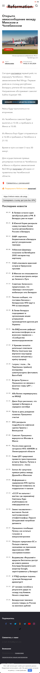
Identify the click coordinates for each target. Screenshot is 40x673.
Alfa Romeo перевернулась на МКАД (24, 395)
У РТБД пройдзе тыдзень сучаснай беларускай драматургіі (23, 579)
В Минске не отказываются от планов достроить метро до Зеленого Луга (25, 276)
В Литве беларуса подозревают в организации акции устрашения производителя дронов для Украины (25, 317)
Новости (9, 49)
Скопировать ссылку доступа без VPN (19, 200)
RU (35, 1)
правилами (19, 653)
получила (17, 169)
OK (30, 670)
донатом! (32, 188)
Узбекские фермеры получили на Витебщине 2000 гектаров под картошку (23, 254)
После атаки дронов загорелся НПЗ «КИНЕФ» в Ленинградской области (24, 449)
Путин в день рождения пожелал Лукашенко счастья (23, 414)
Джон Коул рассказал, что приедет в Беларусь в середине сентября (24, 404)
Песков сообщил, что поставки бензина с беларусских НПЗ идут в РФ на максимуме (23, 301)
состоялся (16, 73)
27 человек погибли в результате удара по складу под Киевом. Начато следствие (22, 591)
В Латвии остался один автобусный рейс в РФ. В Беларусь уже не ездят (23, 215)
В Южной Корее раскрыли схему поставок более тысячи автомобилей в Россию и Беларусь (24, 227)
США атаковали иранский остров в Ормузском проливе (24, 266)
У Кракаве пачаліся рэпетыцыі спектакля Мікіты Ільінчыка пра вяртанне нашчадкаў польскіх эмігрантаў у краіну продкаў (22, 352)
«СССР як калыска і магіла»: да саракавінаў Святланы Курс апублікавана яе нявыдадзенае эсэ (23, 499)
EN (38, 1)
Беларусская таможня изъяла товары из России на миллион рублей (24, 603)
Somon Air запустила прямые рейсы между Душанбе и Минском (22, 472)
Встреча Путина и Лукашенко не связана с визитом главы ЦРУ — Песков (23, 384)
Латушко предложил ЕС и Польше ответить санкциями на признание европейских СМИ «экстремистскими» (24, 547)
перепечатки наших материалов (14, 657)
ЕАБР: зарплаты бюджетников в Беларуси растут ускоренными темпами (24, 240)
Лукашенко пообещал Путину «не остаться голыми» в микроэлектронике (22, 532)
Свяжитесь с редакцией (17, 183)
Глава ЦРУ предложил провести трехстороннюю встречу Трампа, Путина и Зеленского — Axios (24, 460)
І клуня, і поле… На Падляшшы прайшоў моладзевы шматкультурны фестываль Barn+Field (25, 369)
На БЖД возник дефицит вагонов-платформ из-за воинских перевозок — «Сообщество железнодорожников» (23, 335)
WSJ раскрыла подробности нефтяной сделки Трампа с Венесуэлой (23, 426)
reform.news (9, 63)
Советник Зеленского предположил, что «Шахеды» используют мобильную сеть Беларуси (24, 288)
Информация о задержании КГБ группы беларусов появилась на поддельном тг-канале (23, 484)
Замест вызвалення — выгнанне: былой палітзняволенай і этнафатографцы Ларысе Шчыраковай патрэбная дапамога (24, 516)
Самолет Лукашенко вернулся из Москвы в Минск (22, 438)
